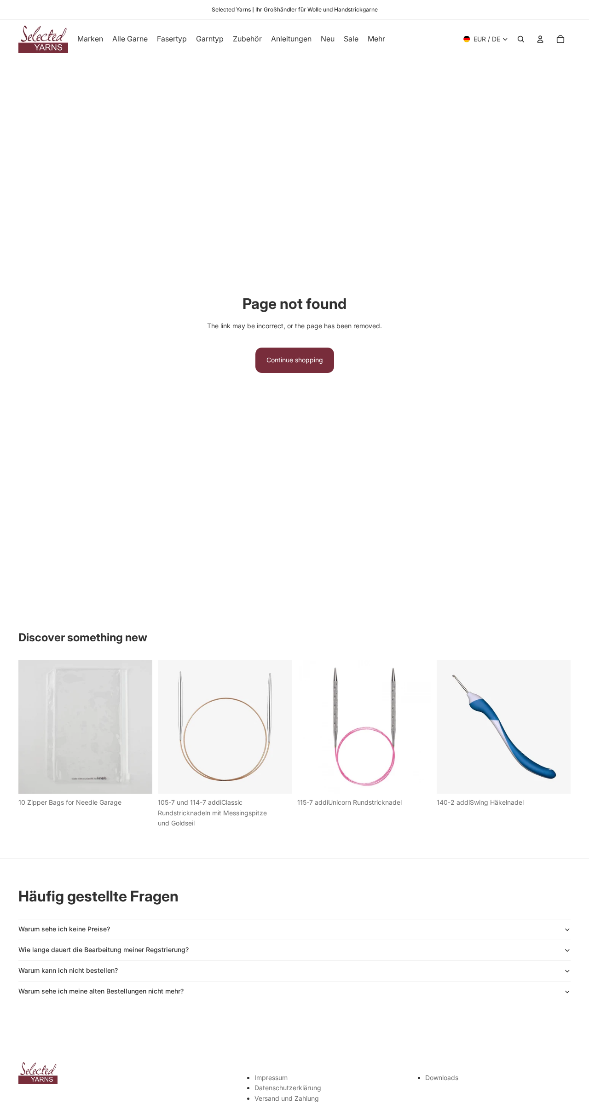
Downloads (441, 1077)
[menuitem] (376, 39)
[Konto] (540, 39)
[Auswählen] (277, 780)
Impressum (271, 1077)
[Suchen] (521, 39)
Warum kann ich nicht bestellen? (68, 970)
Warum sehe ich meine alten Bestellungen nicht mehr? (101, 991)
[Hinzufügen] (138, 780)
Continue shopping (294, 360)
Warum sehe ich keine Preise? (64, 929)
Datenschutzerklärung (287, 1088)
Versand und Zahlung (286, 1098)
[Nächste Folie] (278, 727)
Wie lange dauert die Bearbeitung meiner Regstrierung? (103, 949)
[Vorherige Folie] (171, 727)
